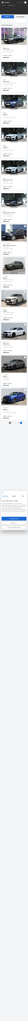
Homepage (4, 5)
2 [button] (11, 422)
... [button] (16, 422)
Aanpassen (13, 522)
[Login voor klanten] (23, 2)
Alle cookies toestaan (14, 518)
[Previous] (10, 43)
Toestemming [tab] (5, 496)
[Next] (17, 43)
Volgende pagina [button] (21, 423)
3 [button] (13, 422)
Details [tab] (14, 496)
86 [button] (18, 422)
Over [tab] (23, 496)
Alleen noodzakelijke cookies (14, 527)
